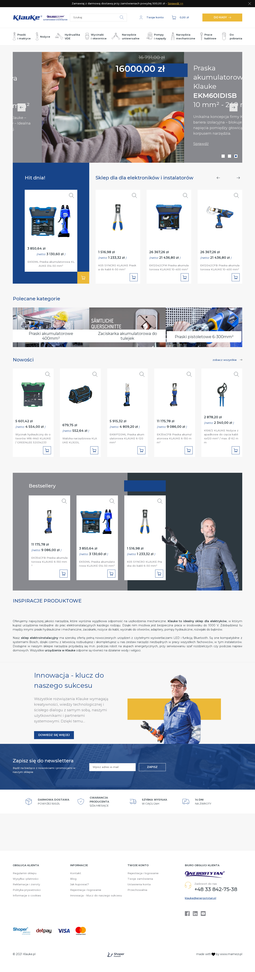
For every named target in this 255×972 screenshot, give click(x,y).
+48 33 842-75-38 (215, 889)
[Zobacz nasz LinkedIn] (195, 913)
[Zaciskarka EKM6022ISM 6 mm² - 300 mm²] (84, 107)
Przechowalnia (137, 889)
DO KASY (220, 17)
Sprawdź (171, 144)
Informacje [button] (79, 865)
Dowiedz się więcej (54, 735)
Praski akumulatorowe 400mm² (51, 336)
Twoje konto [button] (138, 865)
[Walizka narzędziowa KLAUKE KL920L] (80, 392)
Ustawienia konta (139, 884)
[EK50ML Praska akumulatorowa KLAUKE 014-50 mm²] (51, 219)
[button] (152, 17)
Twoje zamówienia (140, 878)
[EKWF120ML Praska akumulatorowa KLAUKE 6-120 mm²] (127, 392)
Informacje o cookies (27, 895)
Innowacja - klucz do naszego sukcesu (96, 895)
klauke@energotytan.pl (200, 898)
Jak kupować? (79, 884)
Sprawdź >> (175, 3)
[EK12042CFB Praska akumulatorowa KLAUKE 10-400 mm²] (220, 215)
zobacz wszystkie (225, 359)
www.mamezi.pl (231, 954)
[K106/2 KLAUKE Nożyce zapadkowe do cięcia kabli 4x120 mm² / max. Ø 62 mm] (222, 392)
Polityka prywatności (27, 889)
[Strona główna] (41, 17)
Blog (73, 878)
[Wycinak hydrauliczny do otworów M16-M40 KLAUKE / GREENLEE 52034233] (33, 392)
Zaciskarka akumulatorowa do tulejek (127, 336)
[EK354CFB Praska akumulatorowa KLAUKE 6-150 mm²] (175, 392)
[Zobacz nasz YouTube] (203, 913)
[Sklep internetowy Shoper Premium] (115, 954)
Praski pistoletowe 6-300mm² (204, 336)
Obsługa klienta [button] (26, 865)
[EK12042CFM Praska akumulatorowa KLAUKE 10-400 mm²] (169, 215)
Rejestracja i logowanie (85, 889)
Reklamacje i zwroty (26, 884)
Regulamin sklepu (24, 873)
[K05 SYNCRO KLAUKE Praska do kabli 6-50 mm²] (118, 215)
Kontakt (75, 873)
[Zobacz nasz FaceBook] (187, 913)
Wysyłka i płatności (25, 878)
